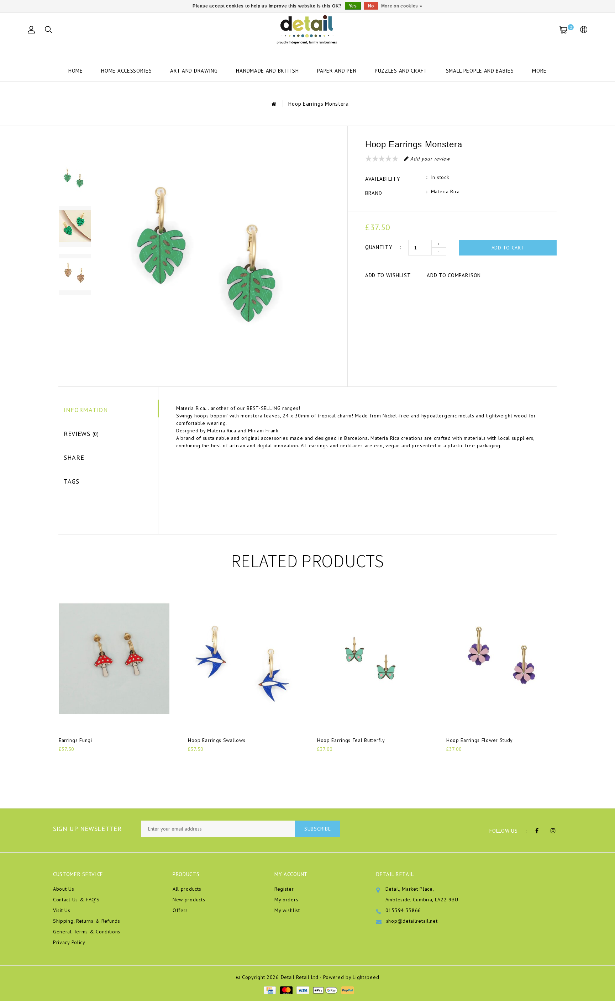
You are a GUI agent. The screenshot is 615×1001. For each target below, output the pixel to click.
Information (86, 410)
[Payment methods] (269, 989)
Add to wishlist (388, 275)
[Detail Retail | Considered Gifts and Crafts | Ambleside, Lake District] (307, 30)
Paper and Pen (336, 70)
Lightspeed (366, 977)
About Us (63, 889)
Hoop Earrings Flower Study (479, 740)
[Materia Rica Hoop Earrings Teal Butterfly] (372, 658)
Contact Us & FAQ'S (76, 899)
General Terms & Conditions (86, 931)
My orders (286, 899)
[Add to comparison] (98, 761)
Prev (74, 145)
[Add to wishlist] (81, 761)
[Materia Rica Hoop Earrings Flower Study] (501, 658)
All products (187, 889)
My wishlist (287, 910)
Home (75, 70)
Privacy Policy (69, 942)
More (539, 70)
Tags (71, 481)
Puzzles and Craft (401, 70)
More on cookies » (401, 6)
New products (189, 899)
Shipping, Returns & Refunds (86, 921)
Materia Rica (445, 191)
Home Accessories (126, 70)
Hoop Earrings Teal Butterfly (351, 740)
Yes (353, 6)
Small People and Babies (480, 70)
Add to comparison (454, 275)
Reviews (81, 434)
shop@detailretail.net (412, 921)
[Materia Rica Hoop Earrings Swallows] (243, 658)
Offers (180, 910)
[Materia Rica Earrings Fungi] (114, 658)
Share (74, 457)
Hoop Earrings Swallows (216, 740)
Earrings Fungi (75, 740)
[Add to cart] (63, 761)
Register (284, 889)
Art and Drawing (194, 70)
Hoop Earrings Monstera (318, 103)
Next (74, 307)
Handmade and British (267, 70)
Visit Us (61, 910)
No (371, 6)
